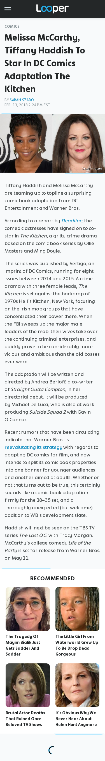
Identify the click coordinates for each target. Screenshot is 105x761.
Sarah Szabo (22, 100)
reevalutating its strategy (33, 447)
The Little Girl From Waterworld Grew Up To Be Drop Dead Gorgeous (76, 645)
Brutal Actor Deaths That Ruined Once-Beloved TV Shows (25, 718)
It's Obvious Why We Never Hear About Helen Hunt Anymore (76, 718)
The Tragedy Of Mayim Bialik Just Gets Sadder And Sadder (23, 645)
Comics (12, 26)
